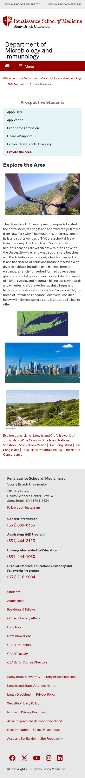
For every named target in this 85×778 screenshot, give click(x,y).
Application (15, 120)
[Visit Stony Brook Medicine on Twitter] (24, 758)
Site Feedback (50, 739)
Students (13, 592)
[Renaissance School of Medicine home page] (42, 22)
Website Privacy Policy (23, 703)
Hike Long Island (60, 445)
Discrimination (18, 730)
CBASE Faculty (17, 654)
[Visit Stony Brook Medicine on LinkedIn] (60, 758)
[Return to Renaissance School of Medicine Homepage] (7, 65)
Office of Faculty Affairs (23, 618)
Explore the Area (19, 152)
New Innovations (19, 636)
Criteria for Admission (23, 128)
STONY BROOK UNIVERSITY (22, 4)
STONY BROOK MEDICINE (64, 4)
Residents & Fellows (21, 609)
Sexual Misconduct (46, 730)
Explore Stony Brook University (29, 144)
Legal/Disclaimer (19, 694)
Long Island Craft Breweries (53, 436)
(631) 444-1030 (21, 556)
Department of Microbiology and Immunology (28, 50)
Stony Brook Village (32, 445)
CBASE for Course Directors (27, 662)
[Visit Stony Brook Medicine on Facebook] (12, 758)
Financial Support (19, 136)
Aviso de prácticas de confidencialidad (34, 721)
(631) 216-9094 (21, 576)
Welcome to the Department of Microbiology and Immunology (42, 78)
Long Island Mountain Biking (42, 450)
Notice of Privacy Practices (26, 712)
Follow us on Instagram (23, 507)
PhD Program (16, 84)
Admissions (15, 601)
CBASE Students (19, 645)
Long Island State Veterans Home (31, 686)
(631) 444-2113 (21, 540)
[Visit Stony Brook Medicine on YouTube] (36, 758)
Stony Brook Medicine (60, 677)
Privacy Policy (45, 694)
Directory (14, 627)
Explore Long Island (17, 436)
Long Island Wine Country (22, 440)
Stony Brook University (23, 677)
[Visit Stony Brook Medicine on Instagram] (48, 758)
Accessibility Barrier (21, 739)
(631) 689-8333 (21, 525)
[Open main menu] (26, 66)
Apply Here (15, 112)
